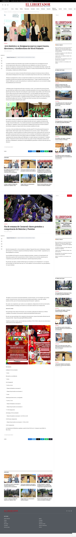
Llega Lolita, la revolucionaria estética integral (27, 185)
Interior (37, 8)
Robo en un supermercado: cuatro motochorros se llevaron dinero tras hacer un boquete (63, 347)
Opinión (60, 8)
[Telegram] (2, 66)
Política (21, 8)
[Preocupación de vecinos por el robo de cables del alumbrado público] (63, 113)
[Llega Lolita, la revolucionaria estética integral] (28, 178)
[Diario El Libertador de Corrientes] (38, 5)
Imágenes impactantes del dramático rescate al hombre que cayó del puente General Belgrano (63, 86)
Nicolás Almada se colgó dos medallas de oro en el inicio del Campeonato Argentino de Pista (44, 171)
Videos (16, 8)
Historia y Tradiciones (54, 9)
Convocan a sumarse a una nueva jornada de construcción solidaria (28, 170)
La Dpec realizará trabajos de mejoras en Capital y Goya (10, 185)
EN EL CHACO (59, 45)
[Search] (74, 9)
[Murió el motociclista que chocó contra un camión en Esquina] (44, 178)
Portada (5, 11)
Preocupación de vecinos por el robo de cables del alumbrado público (63, 122)
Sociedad (33, 8)
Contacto (70, 8)
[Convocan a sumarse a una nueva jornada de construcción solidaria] (28, 164)
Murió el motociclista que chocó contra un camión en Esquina (44, 185)
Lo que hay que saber (9, 434)
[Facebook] (2, 58)
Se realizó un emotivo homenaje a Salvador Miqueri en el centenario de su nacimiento (11, 171)
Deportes (48, 8)
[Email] (2, 63)
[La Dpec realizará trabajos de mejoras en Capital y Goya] (11, 178)
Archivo (65, 8)
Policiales (43, 8)
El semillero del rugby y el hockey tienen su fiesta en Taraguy (22, 1)
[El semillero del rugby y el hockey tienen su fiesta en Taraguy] (63, 130)
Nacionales (27, 8)
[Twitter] (2, 61)
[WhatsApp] (2, 68)
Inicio (12, 8)
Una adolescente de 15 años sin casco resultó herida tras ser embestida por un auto (63, 104)
